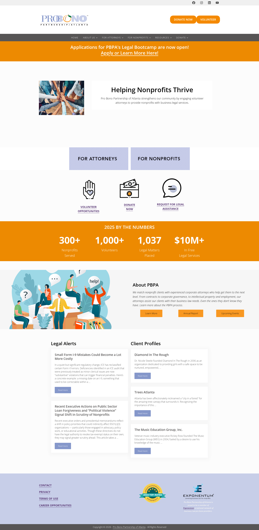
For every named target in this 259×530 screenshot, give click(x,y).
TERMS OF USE (48, 498)
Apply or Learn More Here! (129, 53)
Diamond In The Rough (151, 355)
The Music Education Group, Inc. (158, 430)
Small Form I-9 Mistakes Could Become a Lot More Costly (88, 357)
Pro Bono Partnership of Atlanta (129, 526)
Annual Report (190, 313)
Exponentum (188, 508)
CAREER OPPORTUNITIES (55, 505)
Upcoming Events (230, 313)
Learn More (151, 313)
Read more (64, 390)
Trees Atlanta (144, 392)
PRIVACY (44, 492)
